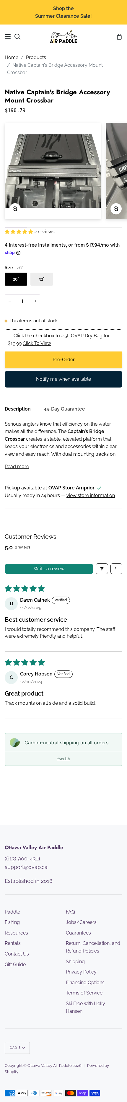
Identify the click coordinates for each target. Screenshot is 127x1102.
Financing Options (85, 982)
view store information (90, 495)
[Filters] (102, 568)
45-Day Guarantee (64, 409)
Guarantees (78, 933)
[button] (19, 232)
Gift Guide (15, 964)
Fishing (12, 922)
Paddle (12, 912)
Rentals (13, 943)
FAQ (70, 912)
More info (63, 758)
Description (18, 409)
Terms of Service (84, 993)
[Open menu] (8, 36)
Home (11, 57)
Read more (17, 466)
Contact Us (17, 954)
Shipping (75, 961)
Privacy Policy (81, 972)
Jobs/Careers (81, 922)
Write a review (49, 569)
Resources (16, 933)
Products (36, 57)
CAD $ (15, 1047)
